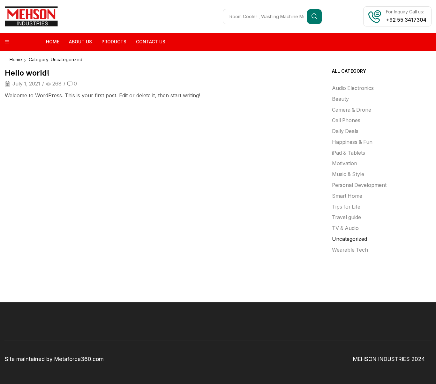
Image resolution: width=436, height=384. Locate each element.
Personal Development (359, 185)
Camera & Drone (351, 110)
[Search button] (314, 16)
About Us (80, 41)
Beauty (340, 99)
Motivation (344, 163)
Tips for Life (346, 207)
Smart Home (347, 196)
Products (113, 41)
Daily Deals (345, 131)
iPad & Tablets (348, 153)
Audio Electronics (353, 88)
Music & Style (348, 174)
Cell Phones (346, 120)
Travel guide (346, 217)
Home (52, 41)
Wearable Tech (350, 250)
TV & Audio (345, 228)
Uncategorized (349, 239)
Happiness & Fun (352, 142)
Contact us (150, 41)
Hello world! (27, 73)
